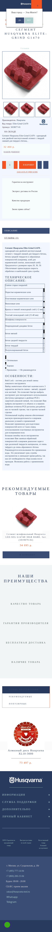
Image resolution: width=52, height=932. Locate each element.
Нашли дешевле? (12, 152)
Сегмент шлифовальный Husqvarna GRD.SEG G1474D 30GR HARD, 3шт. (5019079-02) (26, 537)
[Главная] (3, 16)
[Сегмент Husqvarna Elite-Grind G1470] (26, 75)
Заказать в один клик (27, 172)
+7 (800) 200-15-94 (15, 876)
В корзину (28, 165)
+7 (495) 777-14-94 (15, 871)
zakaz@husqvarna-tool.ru (18, 891)
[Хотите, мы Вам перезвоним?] (7, 924)
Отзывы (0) (11, 238)
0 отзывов (25, 48)
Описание (11, 231)
